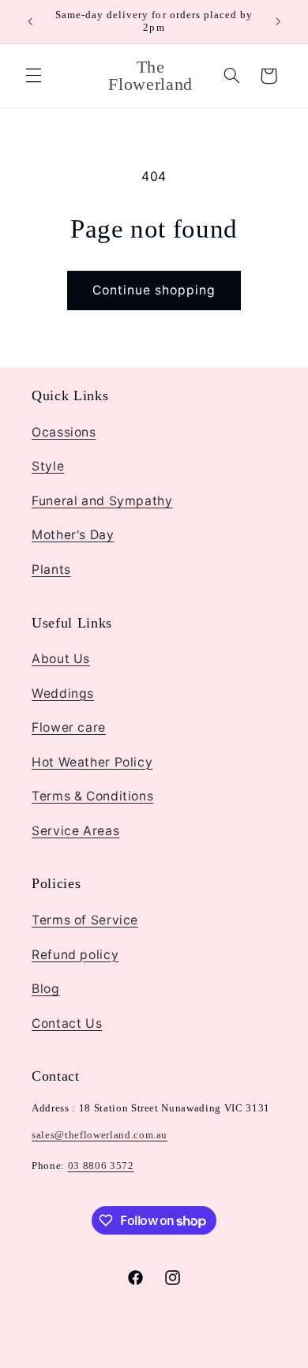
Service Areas (75, 830)
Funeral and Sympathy (102, 500)
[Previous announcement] (30, 21)
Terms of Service (85, 920)
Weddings (63, 693)
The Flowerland (125, 1357)
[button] (33, 76)
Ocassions (64, 432)
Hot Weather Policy (92, 762)
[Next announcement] (278, 21)
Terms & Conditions (92, 796)
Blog (46, 988)
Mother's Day (73, 534)
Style (48, 466)
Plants (51, 569)
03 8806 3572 (101, 1165)
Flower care (69, 727)
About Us (61, 658)
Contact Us (67, 1023)
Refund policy (75, 954)
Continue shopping (154, 290)
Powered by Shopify (214, 1357)
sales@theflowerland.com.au (99, 1135)
